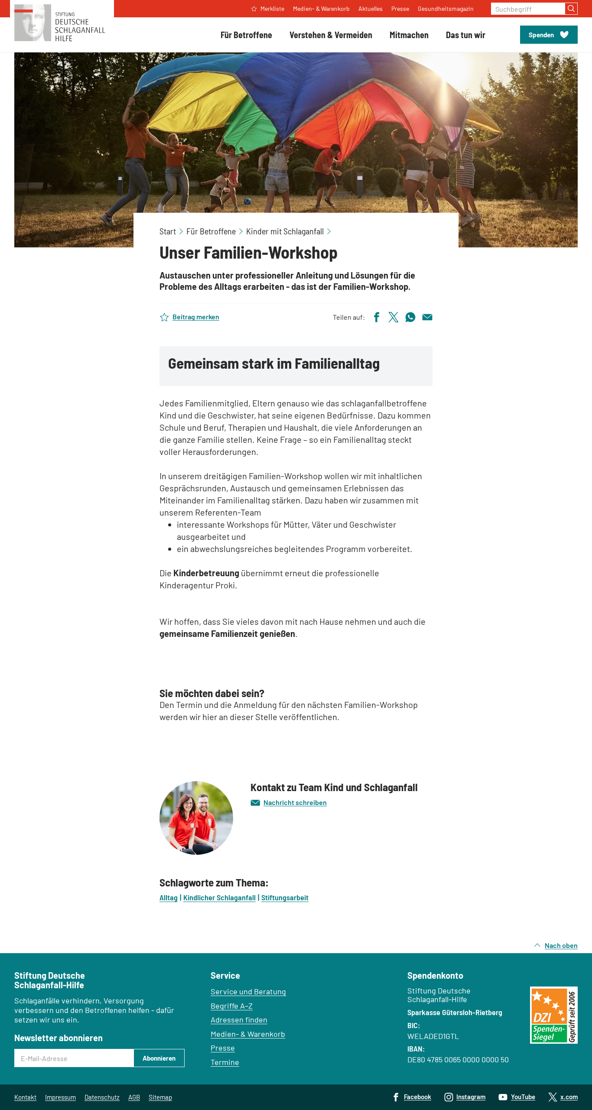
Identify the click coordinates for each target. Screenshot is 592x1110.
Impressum (60, 1097)
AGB (134, 1097)
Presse (223, 1047)
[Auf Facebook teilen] (376, 316)
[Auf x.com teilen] (393, 316)
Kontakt (25, 1097)
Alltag (168, 897)
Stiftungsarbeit (285, 897)
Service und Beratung (248, 991)
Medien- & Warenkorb (248, 1034)
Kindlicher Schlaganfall (219, 897)
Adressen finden (239, 1019)
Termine (225, 1062)
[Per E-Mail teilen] (427, 316)
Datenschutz (102, 1097)
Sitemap (160, 1097)
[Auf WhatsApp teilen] (410, 316)
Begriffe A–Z (232, 1005)
